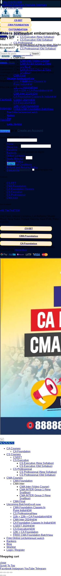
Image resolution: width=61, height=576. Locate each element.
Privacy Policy (15, 161)
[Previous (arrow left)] (1, 575)
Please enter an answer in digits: (26, 151)
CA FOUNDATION (18, 29)
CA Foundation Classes (20, 189)
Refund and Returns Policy (22, 167)
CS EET (18, 20)
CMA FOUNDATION (18, 24)
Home (10, 144)
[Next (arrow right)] (4, 575)
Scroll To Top (7, 565)
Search (35, 53)
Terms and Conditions (19, 164)
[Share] (4, 572)
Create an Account (30, 130)
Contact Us (13, 170)
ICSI (24, 80)
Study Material (15, 158)
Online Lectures (16, 155)
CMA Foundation (16, 186)
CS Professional (16, 195)
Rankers (11, 152)
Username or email (19, 136)
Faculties (12, 149)
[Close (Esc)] (1, 572)
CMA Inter (12, 197)
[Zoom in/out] (11, 572)
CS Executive (14, 192)
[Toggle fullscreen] (8, 572)
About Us (12, 147)
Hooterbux (21, 250)
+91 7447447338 (12, 1)
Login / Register (16, 550)
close (3, 562)
